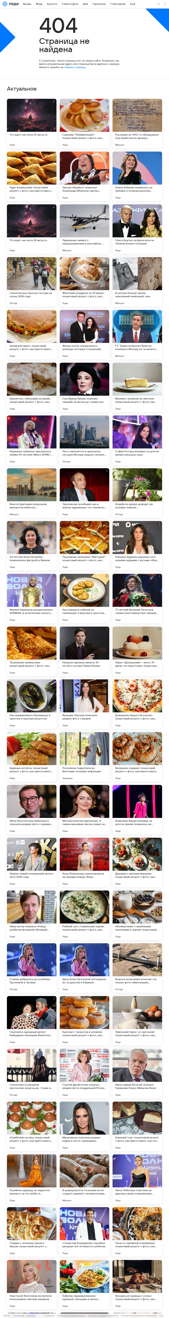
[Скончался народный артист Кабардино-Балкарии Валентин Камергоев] (31, 1021)
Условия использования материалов (138, 1315)
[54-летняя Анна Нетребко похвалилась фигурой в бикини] (31, 546)
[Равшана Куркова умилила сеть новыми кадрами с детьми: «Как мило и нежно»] (137, 546)
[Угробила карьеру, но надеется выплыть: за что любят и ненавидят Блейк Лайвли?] (31, 1179)
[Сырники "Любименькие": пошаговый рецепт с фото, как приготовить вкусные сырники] (84, 123)
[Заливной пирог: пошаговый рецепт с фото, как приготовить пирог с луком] (31, 334)
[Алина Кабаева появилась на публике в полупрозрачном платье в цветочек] (137, 176)
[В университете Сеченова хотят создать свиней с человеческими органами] (84, 1179)
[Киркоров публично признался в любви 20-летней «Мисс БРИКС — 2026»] (31, 440)
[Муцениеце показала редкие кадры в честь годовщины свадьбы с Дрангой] (84, 1126)
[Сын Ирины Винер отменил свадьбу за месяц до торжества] (84, 387)
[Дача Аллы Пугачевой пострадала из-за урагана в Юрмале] (84, 968)
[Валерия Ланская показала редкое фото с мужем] (84, 704)
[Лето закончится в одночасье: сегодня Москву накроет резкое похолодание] (84, 440)
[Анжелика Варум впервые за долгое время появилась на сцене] (137, 809)
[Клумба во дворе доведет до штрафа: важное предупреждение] (137, 493)
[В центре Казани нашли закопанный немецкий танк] (137, 282)
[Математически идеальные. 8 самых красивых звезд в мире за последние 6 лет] (84, 809)
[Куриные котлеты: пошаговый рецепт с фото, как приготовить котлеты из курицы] (31, 757)
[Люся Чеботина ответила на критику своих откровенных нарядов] (137, 1179)
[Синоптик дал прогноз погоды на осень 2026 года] (31, 282)
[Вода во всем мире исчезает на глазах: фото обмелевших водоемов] (137, 968)
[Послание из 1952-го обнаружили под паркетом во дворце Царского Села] (137, 123)
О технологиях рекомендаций (71, 1315)
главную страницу (75, 67)
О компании (18, 1315)
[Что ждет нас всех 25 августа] (31, 123)
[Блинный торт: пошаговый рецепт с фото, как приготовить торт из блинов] (137, 1126)
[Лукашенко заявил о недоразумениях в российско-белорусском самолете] (84, 229)
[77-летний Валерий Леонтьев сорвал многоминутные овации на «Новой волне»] (137, 598)
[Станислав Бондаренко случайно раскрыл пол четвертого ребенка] (84, 1232)
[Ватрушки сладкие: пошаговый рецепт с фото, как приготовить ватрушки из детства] (137, 757)
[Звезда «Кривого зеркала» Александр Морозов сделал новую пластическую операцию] (84, 176)
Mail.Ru (6, 1315)
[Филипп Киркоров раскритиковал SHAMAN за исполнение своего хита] (31, 598)
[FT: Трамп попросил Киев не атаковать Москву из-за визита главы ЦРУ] (137, 334)
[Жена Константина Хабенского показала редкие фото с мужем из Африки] (31, 809)
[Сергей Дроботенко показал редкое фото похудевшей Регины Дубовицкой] (84, 1073)
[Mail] (5, 4)
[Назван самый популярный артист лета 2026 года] (31, 862)
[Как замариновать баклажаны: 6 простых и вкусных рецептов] (31, 704)
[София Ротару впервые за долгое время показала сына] (137, 440)
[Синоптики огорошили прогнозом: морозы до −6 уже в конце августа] (31, 1073)
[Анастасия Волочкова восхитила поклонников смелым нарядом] (31, 1284)
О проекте (49, 1315)
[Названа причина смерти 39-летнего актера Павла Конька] (84, 651)
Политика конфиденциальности (103, 1315)
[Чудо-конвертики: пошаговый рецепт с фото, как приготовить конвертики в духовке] (31, 176)
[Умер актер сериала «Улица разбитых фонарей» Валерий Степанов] (31, 915)
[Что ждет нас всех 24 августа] (31, 229)
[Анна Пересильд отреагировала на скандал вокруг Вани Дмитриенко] (84, 862)
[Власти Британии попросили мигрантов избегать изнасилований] (31, 493)
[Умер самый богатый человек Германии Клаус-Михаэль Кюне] (137, 1073)
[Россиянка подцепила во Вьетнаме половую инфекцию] (84, 757)
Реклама (31, 1315)
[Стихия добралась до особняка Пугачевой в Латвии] (31, 968)
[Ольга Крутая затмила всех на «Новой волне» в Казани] (137, 229)
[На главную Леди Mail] (13, 4)
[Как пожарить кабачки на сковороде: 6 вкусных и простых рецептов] (84, 598)
